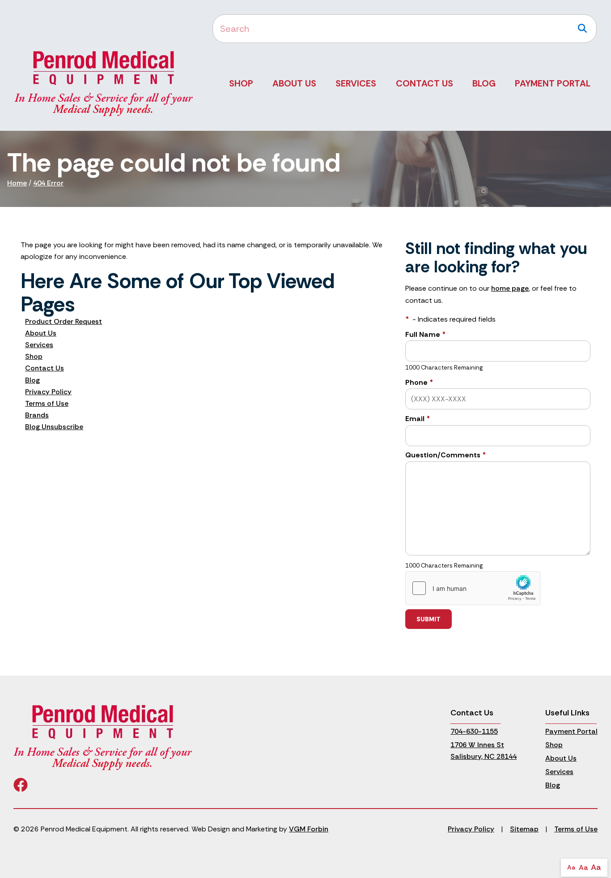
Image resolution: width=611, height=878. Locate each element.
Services (355, 83)
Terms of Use (46, 403)
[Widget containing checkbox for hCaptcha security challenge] (472, 588)
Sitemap (524, 829)
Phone (419, 382)
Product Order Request (63, 321)
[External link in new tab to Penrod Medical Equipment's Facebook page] (20, 787)
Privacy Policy (48, 391)
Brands (37, 415)
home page (510, 288)
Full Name (425, 334)
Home (17, 183)
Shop (241, 83)
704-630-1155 (474, 731)
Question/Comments (445, 455)
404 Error (48, 183)
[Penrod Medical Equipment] (103, 82)
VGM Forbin (308, 829)
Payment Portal (552, 83)
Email (417, 418)
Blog (484, 83)
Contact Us (424, 83)
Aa (571, 867)
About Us (294, 83)
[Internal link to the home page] (102, 736)
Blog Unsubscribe (54, 426)
